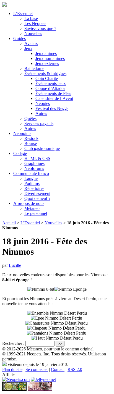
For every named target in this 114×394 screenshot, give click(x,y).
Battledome (34, 68)
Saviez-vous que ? (40, 28)
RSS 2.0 (75, 369)
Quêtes (30, 118)
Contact (57, 369)
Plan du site (12, 369)
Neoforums (34, 168)
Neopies (42, 103)
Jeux (28, 48)
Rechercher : (13, 343)
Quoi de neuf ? (37, 198)
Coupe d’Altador (50, 88)
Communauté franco (31, 173)
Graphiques (34, 163)
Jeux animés (46, 53)
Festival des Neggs (51, 108)
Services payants (38, 123)
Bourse (30, 143)
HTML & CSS (37, 158)
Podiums (32, 183)
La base (31, 18)
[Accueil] (4, 5)
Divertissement (37, 193)
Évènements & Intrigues (45, 73)
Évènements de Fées (53, 93)
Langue (31, 178)
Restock (31, 138)
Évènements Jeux (50, 83)
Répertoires (34, 188)
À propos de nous (28, 203)
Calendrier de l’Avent (54, 98)
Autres (41, 113)
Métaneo (32, 208)
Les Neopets (35, 23)
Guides (19, 38)
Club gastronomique (42, 148)
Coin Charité (46, 78)
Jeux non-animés (50, 58)
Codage (20, 153)
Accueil (9, 222)
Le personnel (35, 213)
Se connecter (36, 369)
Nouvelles (33, 33)
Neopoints (22, 133)
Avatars (31, 43)
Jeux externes (47, 63)
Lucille (15, 265)
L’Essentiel (23, 13)
